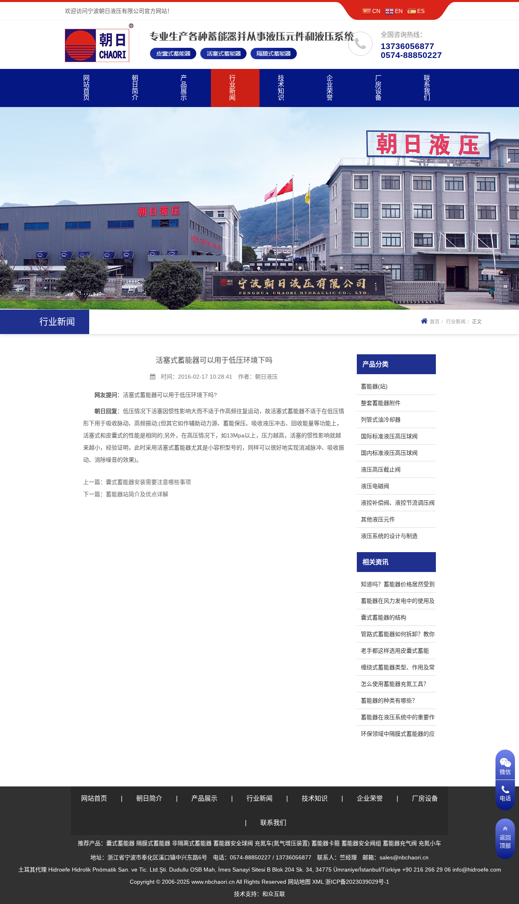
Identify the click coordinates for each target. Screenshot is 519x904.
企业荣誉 (329, 88)
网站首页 (86, 88)
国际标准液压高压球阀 (389, 436)
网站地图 (299, 881)
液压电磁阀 (375, 486)
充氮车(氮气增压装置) (282, 843)
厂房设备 (378, 88)
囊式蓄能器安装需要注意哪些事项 (148, 482)
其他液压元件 (378, 519)
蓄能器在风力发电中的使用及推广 (398, 602)
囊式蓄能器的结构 (383, 617)
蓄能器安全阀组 (361, 843)
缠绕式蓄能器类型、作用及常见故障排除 (398, 668)
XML (318, 881)
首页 (435, 322)
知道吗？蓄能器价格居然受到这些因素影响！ (398, 585)
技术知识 (281, 88)
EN (399, 11)
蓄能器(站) (374, 386)
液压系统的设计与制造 (389, 536)
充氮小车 (429, 843)
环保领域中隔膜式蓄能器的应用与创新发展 (398, 735)
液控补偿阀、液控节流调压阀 (398, 502)
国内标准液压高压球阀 (389, 453)
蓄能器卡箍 (325, 843)
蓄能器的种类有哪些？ (389, 700)
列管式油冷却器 (381, 419)
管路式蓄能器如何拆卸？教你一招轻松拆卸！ (398, 635)
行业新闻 (232, 88)
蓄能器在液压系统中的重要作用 (398, 718)
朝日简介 (135, 88)
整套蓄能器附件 (381, 403)
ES (421, 11)
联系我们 (427, 88)
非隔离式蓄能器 (192, 843)
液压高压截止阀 (381, 469)
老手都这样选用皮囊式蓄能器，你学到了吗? (395, 652)
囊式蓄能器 (120, 843)
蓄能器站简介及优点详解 (137, 494)
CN (376, 11)
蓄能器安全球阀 (233, 843)
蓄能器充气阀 (400, 843)
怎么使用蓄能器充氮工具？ (395, 684)
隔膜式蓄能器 (153, 843)
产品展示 (183, 88)
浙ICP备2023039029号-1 (357, 881)
